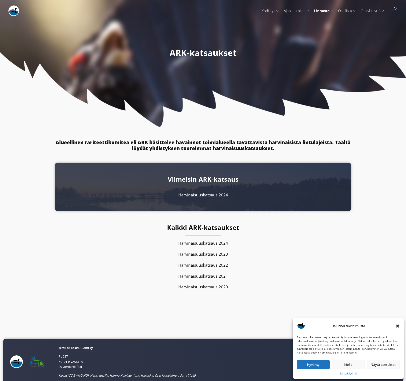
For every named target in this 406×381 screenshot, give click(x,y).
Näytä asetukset (383, 364)
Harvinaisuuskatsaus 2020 (203, 287)
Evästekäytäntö (348, 373)
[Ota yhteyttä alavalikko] (382, 11)
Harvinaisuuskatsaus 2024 (203, 195)
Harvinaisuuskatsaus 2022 (203, 265)
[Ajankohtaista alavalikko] (308, 11)
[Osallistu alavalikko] (354, 11)
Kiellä (348, 364)
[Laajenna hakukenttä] (393, 10)
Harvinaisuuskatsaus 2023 (203, 254)
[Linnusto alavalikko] (332, 11)
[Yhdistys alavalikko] (277, 11)
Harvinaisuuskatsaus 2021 (203, 276)
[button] (397, 326)
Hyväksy (313, 364)
